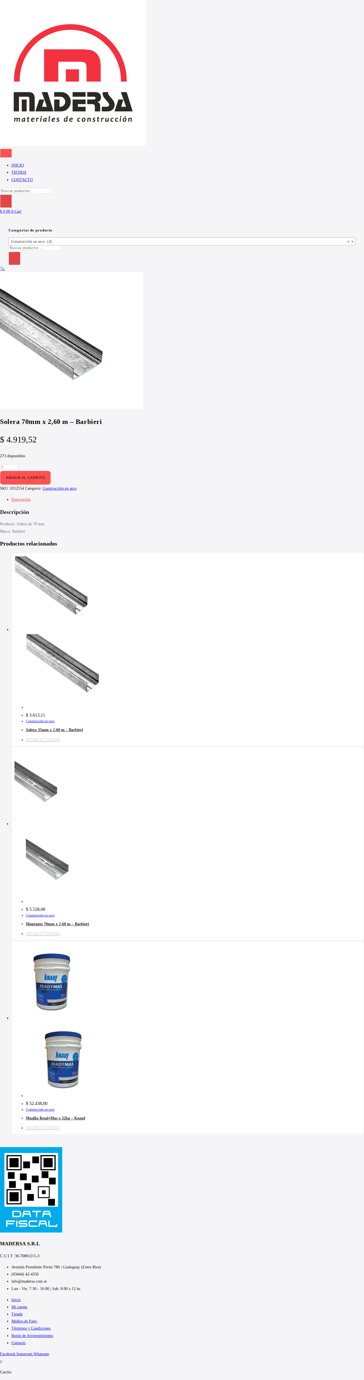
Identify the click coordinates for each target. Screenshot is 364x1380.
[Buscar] (6, 201)
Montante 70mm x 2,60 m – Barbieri (57, 924)
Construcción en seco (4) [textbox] (180, 241)
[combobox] (182, 241)
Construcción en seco (59, 488)
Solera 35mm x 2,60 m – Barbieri (54, 730)
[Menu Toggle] (6, 153)
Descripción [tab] (20, 499)
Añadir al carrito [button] (42, 740)
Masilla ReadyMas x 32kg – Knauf (55, 1118)
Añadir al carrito (25, 478)
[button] (2, 268)
